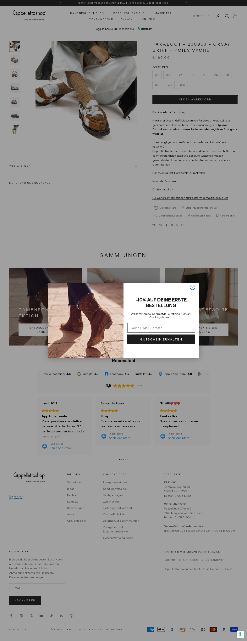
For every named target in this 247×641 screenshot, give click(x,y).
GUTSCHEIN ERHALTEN (161, 339)
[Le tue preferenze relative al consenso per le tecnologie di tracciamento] (240, 634)
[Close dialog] (192, 287)
